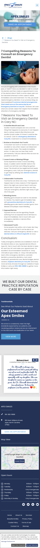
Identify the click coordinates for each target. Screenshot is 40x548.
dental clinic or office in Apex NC (16, 234)
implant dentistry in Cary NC (19, 262)
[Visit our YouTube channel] (37, 504)
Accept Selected (32, 545)
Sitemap (26, 526)
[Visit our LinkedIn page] (33, 504)
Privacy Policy (27, 519)
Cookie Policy (13, 522)
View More (11, 336)
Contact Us (15, 526)
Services (29, 515)
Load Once (19, 461)
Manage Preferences (8, 541)
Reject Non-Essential (18, 545)
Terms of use (26, 522)
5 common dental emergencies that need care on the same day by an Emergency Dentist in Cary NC (19, 104)
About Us (18, 515)
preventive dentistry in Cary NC (20, 202)
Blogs (10, 38)
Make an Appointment (15, 431)
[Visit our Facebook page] (23, 504)
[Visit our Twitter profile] (28, 504)
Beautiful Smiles (12, 519)
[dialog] (20, 540)
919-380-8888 (20, 266)
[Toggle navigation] (37, 5)
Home (9, 515)
